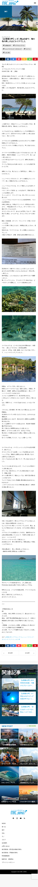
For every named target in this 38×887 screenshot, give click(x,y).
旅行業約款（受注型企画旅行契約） (12, 849)
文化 (3, 833)
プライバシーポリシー (8, 862)
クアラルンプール (19, 45)
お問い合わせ (6, 846)
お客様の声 (8, 45)
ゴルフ (4, 839)
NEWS (4, 823)
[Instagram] (17, 818)
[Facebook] (13, 818)
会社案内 (4, 843)
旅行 (5, 11)
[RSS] (24, 818)
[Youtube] (21, 818)
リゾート (28, 49)
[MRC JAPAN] (17, 2)
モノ (3, 836)
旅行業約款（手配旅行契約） (10, 852)
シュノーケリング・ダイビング (13, 49)
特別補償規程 (6, 856)
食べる (4, 826)
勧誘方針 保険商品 (7, 859)
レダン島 (7, 52)
